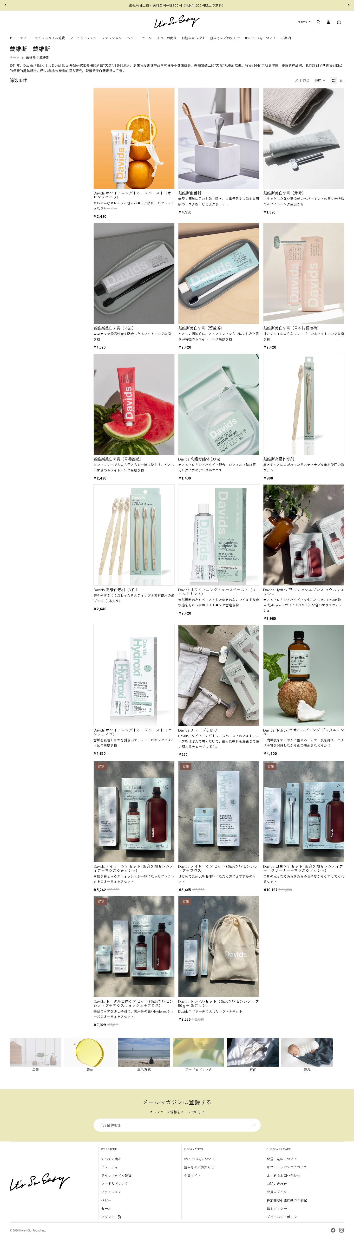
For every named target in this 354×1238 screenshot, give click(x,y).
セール (106, 1208)
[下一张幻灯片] (348, 5)
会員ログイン (277, 1191)
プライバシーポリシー (283, 1216)
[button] (320, 80)
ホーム (15, 57)
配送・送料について (282, 1158)
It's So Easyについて (199, 1158)
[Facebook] (333, 1230)
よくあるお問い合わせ (283, 1175)
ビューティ (109, 1167)
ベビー (106, 1200)
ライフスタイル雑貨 (116, 1175)
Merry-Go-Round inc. (32, 1230)
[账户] (328, 22)
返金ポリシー (277, 1208)
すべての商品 (111, 1158)
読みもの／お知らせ (199, 1167)
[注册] (253, 1125)
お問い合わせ (277, 1183)
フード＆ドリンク (114, 1183)
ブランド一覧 (111, 1216)
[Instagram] (341, 1230)
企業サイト (192, 1175)
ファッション (111, 1191)
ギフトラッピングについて (287, 1167)
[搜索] (318, 22)
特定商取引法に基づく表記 (287, 1200)
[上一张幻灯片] (5, 5)
